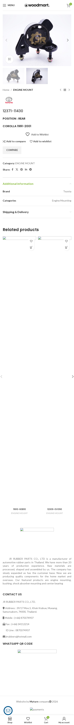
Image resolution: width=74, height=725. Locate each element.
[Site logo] (37, 4)
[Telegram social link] (30, 169)
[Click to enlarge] (9, 59)
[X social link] (17, 169)
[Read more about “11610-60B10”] (31, 247)
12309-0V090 (54, 509)
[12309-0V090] (54, 371)
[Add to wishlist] (31, 241)
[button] (6, 40)
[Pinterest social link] (21, 169)
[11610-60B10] (19, 371)
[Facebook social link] (12, 169)
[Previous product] (60, 90)
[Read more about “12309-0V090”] (66, 247)
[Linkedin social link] (26, 169)
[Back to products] (65, 90)
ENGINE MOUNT (23, 89)
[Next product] (69, 90)
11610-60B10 (19, 509)
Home (6, 89)
